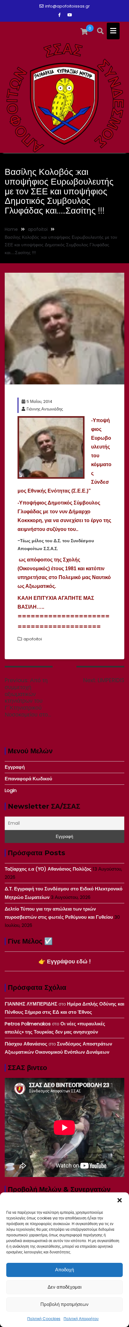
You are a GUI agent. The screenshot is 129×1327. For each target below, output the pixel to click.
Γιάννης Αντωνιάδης (45, 409)
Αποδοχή (64, 1269)
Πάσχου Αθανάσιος (26, 1043)
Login (11, 790)
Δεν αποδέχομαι (64, 1287)
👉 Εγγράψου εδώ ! (65, 961)
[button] (119, 1200)
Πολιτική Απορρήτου (81, 1318)
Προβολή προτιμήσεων (64, 1304)
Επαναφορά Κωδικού (28, 778)
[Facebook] (59, 15)
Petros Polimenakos (28, 1023)
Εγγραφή (15, 767)
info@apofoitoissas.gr (67, 6)
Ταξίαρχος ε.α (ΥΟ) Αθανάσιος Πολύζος (48, 869)
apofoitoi (32, 639)
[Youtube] (69, 15)
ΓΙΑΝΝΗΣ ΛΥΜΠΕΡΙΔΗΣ (31, 1004)
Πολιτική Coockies (43, 1318)
